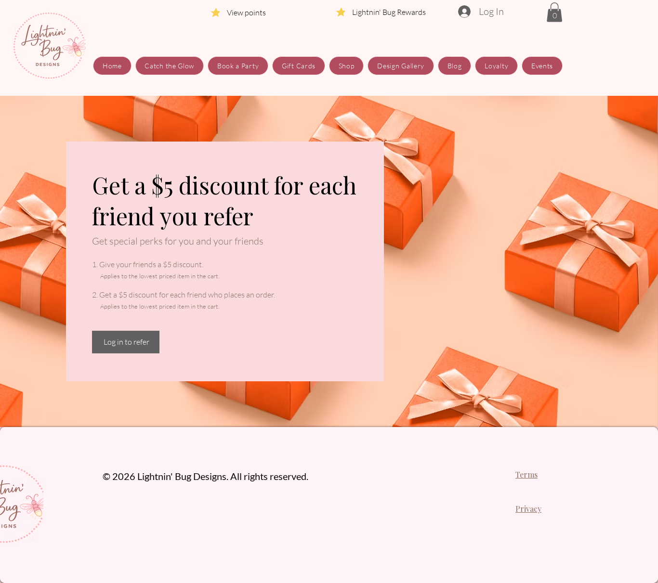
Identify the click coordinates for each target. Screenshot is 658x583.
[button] (554, 12)
